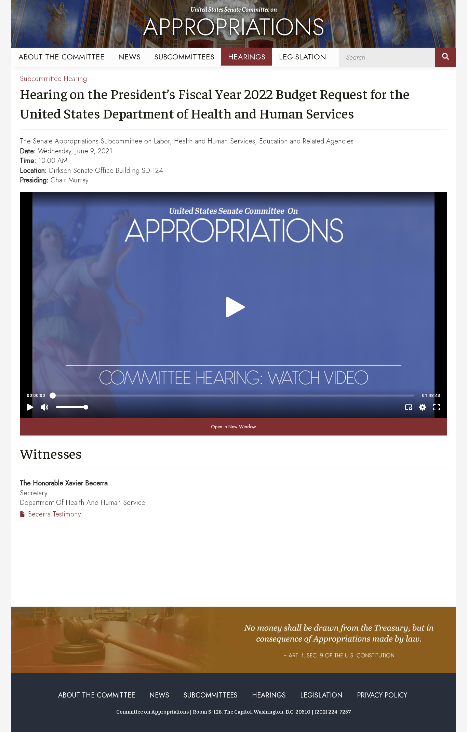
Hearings (246, 56)
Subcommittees (184, 56)
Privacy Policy (382, 695)
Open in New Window (233, 426)
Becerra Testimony (54, 514)
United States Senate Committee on (233, 25)
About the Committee (61, 56)
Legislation (302, 56)
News (129, 56)
